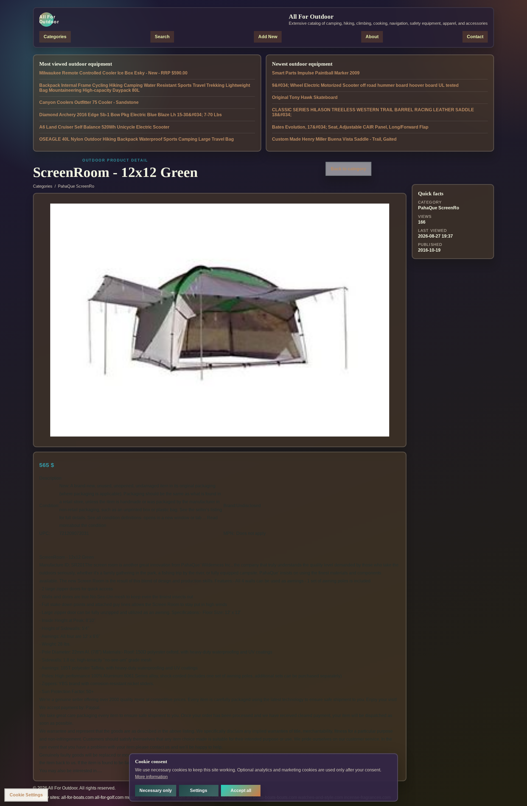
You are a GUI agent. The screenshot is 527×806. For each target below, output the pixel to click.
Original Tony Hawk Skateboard (305, 97)
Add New (267, 36)
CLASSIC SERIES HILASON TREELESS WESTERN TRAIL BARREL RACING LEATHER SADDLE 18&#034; (373, 112)
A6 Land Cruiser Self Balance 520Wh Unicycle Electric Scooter (104, 127)
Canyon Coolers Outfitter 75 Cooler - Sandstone (89, 102)
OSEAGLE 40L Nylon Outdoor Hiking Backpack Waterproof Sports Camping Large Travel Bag (136, 139)
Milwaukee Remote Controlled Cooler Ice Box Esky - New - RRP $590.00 (113, 73)
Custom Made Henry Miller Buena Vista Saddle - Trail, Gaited (334, 139)
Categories (55, 36)
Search (162, 36)
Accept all (241, 790)
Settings (198, 790)
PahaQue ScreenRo (76, 186)
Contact (475, 36)
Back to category (348, 168)
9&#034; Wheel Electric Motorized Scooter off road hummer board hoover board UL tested (365, 85)
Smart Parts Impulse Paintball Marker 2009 (316, 73)
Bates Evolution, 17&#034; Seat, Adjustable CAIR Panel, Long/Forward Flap (350, 127)
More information (151, 776)
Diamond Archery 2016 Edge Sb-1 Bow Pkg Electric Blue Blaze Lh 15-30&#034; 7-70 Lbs (130, 114)
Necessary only (155, 790)
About (372, 36)
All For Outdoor (46, 19)
